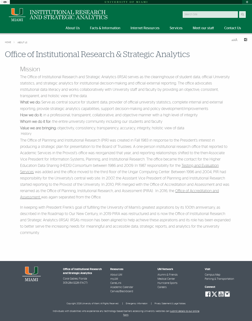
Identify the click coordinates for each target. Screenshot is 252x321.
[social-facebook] (207, 294)
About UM (116, 274)
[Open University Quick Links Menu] (247, 2)
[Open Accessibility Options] (5, 2)
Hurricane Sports (167, 283)
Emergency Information (136, 303)
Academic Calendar (121, 287)
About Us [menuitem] (73, 28)
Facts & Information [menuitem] (105, 28)
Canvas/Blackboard (121, 291)
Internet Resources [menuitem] (145, 28)
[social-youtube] (221, 294)
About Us (22, 42)
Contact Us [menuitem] (232, 28)
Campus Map (212, 274)
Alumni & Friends (168, 274)
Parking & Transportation (219, 279)
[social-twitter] (214, 294)
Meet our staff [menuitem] (203, 28)
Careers (162, 287)
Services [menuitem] (176, 28)
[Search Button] (242, 14)
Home (8, 42)
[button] (243, 310)
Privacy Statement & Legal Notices (170, 303)
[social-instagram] (227, 294)
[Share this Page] (244, 40)
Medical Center (166, 279)
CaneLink (115, 283)
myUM (114, 279)
